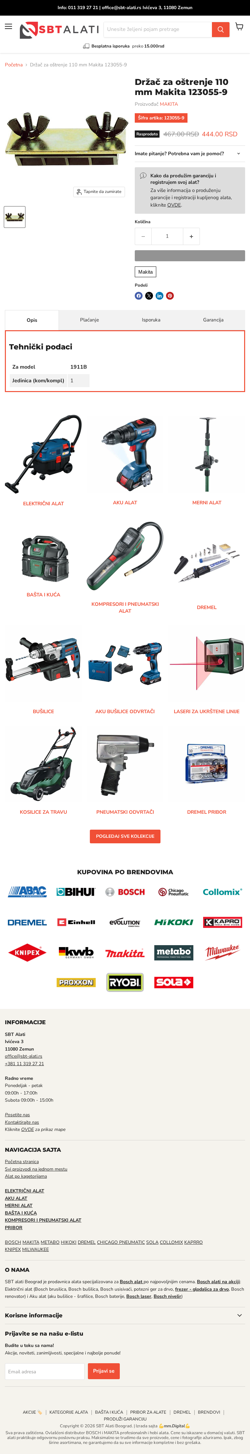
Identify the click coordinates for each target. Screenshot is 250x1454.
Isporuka (151, 320)
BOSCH (13, 1242)
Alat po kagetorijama (26, 1176)
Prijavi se (104, 1371)
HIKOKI (68, 1242)
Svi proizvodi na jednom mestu (36, 1169)
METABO (50, 1242)
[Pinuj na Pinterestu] (170, 296)
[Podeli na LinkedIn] (159, 296)
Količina (142, 222)
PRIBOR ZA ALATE (148, 1412)
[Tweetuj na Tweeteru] (149, 296)
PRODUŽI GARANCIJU (125, 1419)
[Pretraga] (220, 29)
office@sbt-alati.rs (23, 1056)
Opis (32, 320)
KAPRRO (193, 1242)
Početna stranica (22, 1162)
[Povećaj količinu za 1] (191, 236)
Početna (14, 65)
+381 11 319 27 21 (24, 1064)
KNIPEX (13, 1249)
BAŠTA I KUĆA (109, 1412)
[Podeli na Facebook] (139, 296)
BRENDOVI (209, 1412)
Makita (145, 272)
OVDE (174, 205)
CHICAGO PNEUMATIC (121, 1242)
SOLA (152, 1242)
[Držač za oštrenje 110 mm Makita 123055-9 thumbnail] (14, 217)
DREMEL (87, 1242)
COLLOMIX (171, 1242)
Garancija (213, 320)
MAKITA (169, 104)
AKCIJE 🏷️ (32, 1412)
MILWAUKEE (35, 1249)
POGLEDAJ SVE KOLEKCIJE (125, 836)
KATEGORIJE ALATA (68, 1412)
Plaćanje (89, 320)
